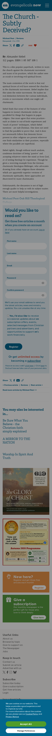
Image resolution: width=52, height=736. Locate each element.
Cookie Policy (32, 713)
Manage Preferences (26, 730)
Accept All (26, 724)
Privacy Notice (12, 716)
